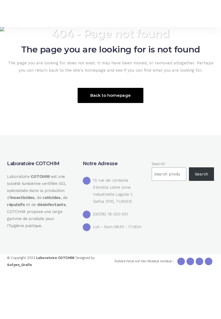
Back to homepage (110, 95)
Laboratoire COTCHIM (55, 258)
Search (158, 163)
